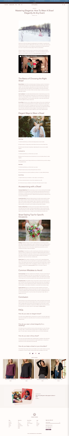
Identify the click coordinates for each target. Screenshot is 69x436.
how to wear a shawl (37, 53)
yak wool (35, 263)
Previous (25, 2)
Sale (21, 4)
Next (43, 2)
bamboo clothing (42, 306)
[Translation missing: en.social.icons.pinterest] (35, 353)
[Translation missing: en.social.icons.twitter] (32, 353)
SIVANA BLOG (34, 8)
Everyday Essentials (11, 4)
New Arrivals (6, 4)
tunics (37, 306)
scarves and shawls (31, 265)
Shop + (16, 4)
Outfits (19, 4)
